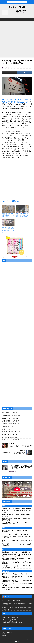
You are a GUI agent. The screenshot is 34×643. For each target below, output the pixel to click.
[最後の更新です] (5, 12)
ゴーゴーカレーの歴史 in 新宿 (9, 619)
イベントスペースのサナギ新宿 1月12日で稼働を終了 (15, 534)
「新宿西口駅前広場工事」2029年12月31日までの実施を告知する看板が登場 (17, 544)
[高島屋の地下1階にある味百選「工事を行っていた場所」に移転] (8, 209)
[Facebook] (24, 72)
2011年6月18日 (13, 471)
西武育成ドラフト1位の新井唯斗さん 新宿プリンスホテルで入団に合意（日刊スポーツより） (17, 576)
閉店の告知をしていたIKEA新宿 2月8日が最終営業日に (16, 552)
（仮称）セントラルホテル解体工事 (10, 440)
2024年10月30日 (7, 67)
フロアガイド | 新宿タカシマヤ (12, 201)
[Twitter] (9, 72)
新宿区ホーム (5, 634)
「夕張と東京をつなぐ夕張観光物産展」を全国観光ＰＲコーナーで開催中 (20, 468)
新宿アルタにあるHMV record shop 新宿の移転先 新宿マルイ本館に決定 (8, 229)
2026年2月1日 (21, 12)
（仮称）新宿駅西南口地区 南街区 (10, 421)
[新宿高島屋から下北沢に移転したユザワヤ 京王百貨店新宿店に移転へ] (22, 209)
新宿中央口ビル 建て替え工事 (9, 434)
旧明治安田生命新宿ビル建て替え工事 (11, 431)
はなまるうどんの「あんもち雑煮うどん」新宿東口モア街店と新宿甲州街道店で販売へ (16, 566)
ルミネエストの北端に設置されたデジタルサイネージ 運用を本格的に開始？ (16, 537)
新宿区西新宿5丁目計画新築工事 (10, 437)
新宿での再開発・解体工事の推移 (10, 413)
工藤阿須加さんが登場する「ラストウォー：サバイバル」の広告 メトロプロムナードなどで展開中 (16, 555)
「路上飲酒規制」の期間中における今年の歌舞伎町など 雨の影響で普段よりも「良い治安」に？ (16, 580)
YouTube (6, 596)
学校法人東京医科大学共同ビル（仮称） (12, 415)
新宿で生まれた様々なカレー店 (10, 621)
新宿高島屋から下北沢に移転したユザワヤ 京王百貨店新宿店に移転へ (22, 215)
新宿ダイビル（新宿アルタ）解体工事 (11, 418)
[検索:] (17, 2)
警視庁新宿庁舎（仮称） (8, 426)
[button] (32, 19)
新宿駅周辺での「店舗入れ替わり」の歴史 (12, 622)
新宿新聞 (4, 635)
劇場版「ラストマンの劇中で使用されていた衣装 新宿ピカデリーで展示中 (16, 562)
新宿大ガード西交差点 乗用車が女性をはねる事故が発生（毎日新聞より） (16, 519)
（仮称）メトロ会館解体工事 (9, 429)
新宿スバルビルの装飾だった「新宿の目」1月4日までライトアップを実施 (17, 530)
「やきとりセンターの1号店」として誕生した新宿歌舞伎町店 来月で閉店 (17, 584)
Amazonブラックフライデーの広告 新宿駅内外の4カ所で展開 (17, 540)
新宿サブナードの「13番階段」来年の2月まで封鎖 (14, 574)
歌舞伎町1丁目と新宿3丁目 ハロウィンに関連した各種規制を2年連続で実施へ (17, 588)
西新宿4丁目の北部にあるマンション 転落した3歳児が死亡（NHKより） (17, 515)
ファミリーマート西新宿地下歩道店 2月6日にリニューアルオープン (17, 511)
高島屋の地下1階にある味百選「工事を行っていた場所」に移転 (8, 215)
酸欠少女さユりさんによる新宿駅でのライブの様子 (13, 600)
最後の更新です (21, 11)
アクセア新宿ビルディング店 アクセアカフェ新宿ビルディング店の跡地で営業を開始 (16, 522)
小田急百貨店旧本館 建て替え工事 (10, 423)
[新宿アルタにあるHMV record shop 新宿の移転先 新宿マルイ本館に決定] (8, 222)
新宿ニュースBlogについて (8, 632)
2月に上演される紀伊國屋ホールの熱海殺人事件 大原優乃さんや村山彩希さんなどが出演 (17, 558)
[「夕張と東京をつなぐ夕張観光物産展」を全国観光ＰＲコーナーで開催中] (5, 467)
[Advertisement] (17, 39)
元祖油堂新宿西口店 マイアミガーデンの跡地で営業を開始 (16, 508)
